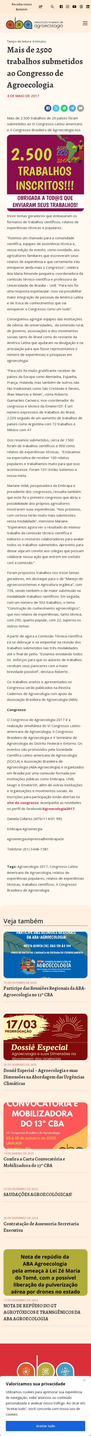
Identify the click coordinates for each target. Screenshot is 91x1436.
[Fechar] (86, 1380)
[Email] (80, 108)
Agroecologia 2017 (33, 866)
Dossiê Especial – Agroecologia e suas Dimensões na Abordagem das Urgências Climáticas (44, 1077)
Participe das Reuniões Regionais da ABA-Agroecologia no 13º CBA (45, 991)
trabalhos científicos (38, 884)
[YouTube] (74, 6)
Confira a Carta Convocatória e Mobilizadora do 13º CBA (34, 1162)
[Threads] (81, 6)
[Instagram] (67, 6)
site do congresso (23, 802)
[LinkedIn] (88, 6)
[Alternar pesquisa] (53, 6)
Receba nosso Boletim (22, 6)
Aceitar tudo (45, 1426)
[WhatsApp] (64, 108)
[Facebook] (61, 6)
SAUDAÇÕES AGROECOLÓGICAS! (38, 1194)
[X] (56, 108)
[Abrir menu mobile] (85, 23)
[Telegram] (72, 108)
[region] (45, 1406)
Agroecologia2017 (58, 808)
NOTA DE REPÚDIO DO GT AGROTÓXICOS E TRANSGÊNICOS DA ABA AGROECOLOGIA (42, 1312)
